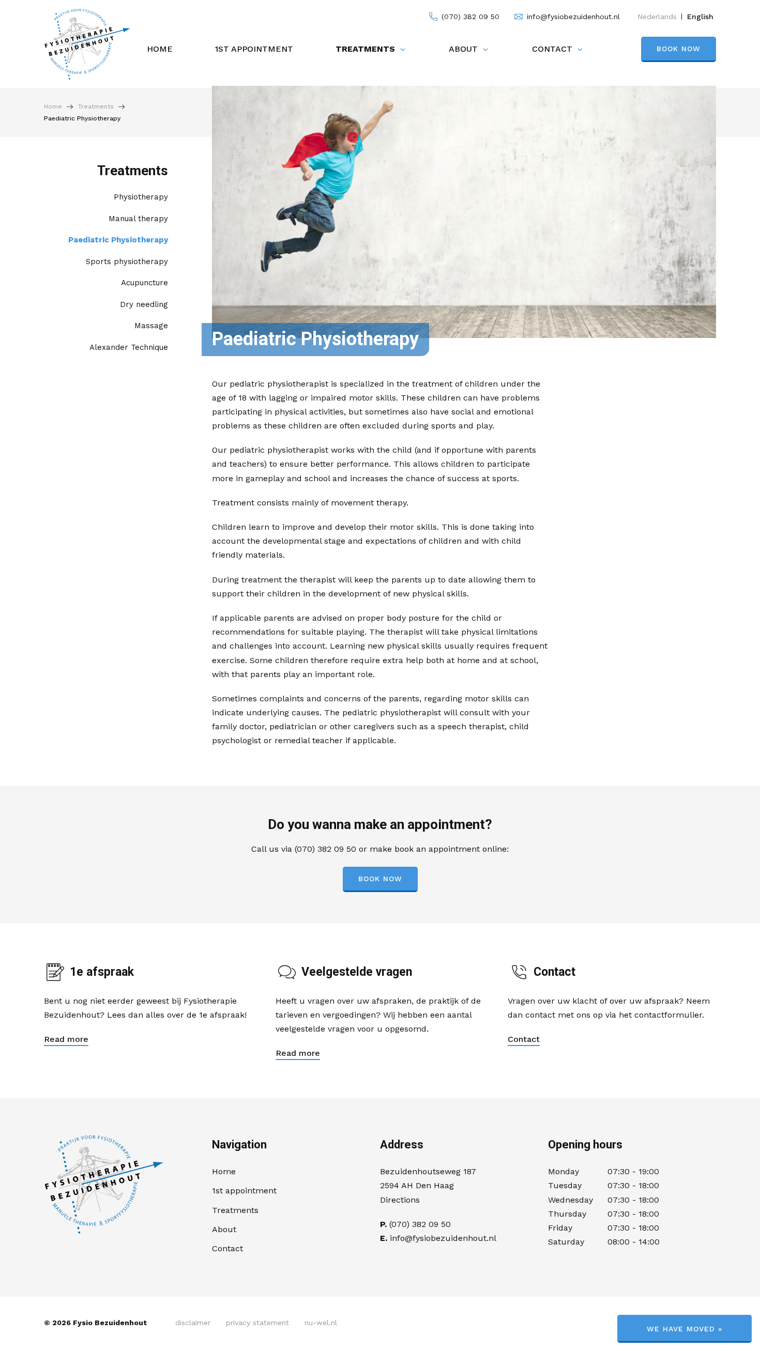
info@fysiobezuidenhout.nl (572, 16)
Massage (151, 325)
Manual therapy (138, 218)
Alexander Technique (128, 347)
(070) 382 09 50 (469, 16)
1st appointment (254, 49)
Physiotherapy (141, 197)
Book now (679, 48)
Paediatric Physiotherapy (118, 239)
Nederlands (657, 16)
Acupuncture (144, 282)
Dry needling (144, 304)
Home (160, 49)
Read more (66, 1039)
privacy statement (257, 1322)
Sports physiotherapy (127, 261)
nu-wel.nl (321, 1322)
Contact (552, 49)
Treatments (365, 49)
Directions (400, 1200)
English (700, 16)
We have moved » (684, 1329)
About (463, 49)
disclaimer (192, 1322)
